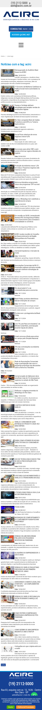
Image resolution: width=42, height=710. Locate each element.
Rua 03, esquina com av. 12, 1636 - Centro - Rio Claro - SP (21, 691)
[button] (21, 36)
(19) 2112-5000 (21, 683)
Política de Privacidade (26, 707)
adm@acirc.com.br (21, 695)
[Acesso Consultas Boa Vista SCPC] (21, 30)
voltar (3, 665)
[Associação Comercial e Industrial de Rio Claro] (21, 16)
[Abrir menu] (21, 45)
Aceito (10, 707)
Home (3, 56)
